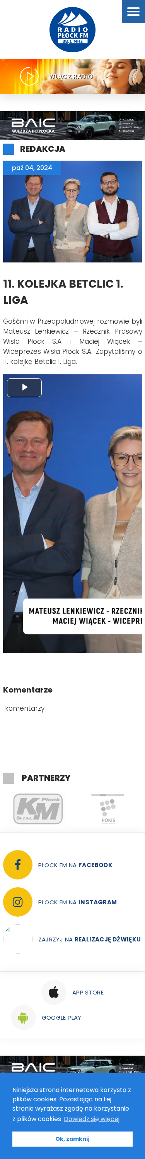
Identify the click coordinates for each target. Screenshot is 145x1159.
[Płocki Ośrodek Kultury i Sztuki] (60, 809)
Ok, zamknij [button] (72, 1139)
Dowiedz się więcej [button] (91, 1118)
